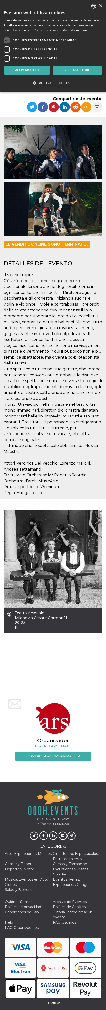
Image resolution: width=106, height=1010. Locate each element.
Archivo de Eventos (70, 902)
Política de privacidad (23, 907)
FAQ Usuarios (64, 922)
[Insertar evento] (86, 107)
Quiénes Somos (18, 902)
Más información (74, 30)
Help (9, 922)
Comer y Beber (18, 864)
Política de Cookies (69, 907)
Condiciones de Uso (22, 912)
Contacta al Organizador (53, 756)
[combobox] (93, 6)
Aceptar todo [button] (27, 70)
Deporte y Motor (19, 869)
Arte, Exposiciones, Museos (28, 853)
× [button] (100, 6)
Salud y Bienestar (20, 890)
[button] (53, 83)
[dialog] (53, 46)
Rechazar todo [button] (77, 70)
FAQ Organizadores (22, 927)
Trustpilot (54, 1003)
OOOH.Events (58, 819)
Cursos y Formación (70, 864)
